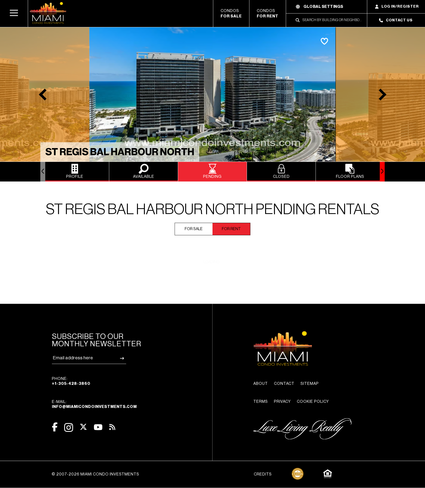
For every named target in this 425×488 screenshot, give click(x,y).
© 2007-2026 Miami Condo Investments (95, 474)
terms (260, 402)
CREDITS (263, 474)
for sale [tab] (194, 229)
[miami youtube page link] (98, 427)
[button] (14, 13)
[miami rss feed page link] (112, 426)
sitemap (310, 384)
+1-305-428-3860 (71, 384)
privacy (282, 402)
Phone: (71, 381)
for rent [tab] (231, 229)
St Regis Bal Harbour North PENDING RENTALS (212, 209)
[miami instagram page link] (68, 427)
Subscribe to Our (96, 340)
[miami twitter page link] (83, 427)
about (260, 384)
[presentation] (42, 171)
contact (284, 384)
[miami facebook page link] (55, 427)
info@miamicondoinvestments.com (94, 407)
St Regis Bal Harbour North (119, 152)
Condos (231, 13)
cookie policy (313, 402)
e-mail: (94, 404)
